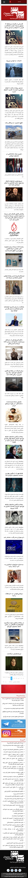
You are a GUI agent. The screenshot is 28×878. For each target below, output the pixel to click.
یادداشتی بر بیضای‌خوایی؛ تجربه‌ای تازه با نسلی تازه (13, 749)
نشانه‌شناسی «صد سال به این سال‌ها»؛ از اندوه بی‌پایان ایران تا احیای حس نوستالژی (13, 704)
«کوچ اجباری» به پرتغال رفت (14, 123)
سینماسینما (21, 461)
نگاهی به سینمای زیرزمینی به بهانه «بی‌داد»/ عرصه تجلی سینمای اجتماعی (13, 825)
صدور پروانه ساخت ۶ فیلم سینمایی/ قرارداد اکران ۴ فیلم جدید (14, 90)
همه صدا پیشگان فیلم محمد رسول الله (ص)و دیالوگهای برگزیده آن (13, 712)
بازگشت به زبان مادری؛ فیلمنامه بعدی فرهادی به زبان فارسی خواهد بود (14, 309)
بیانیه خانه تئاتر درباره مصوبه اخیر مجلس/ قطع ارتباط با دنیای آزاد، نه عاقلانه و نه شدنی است (13, 784)
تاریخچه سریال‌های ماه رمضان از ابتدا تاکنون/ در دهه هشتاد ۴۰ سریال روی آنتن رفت (13, 699)
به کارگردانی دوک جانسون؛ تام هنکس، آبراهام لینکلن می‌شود (13, 759)
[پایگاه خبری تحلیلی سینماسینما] (14, 13)
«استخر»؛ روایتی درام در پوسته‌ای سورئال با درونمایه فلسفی (13, 830)
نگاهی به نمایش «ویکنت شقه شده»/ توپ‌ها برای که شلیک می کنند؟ (13, 746)
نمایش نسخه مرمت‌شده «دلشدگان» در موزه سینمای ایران (14, 403)
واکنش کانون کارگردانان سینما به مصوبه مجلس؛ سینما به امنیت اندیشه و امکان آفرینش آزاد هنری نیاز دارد (13, 838)
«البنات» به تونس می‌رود (14, 61)
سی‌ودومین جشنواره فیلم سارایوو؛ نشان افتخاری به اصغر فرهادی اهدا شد (14, 183)
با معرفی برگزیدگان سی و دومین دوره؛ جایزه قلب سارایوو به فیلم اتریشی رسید (13, 810)
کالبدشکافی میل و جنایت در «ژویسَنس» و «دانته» (13, 776)
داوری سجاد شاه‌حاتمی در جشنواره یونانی (15, 822)
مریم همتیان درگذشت (14, 654)
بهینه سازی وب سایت (12, 876)
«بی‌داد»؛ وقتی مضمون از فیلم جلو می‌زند (15, 743)
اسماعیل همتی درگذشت (18, 813)
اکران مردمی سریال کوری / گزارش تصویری (15, 843)
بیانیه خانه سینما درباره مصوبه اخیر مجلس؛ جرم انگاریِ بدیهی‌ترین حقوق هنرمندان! (14, 249)
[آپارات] (12, 870)
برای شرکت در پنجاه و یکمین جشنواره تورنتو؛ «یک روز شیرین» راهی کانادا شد (14, 372)
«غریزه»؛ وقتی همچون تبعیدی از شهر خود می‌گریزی (13, 716)
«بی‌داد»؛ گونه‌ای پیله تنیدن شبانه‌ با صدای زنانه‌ (14, 799)
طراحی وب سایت (20, 876)
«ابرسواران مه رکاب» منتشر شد (14, 537)
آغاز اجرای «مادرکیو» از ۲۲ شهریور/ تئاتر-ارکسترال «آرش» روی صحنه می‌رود (13, 819)
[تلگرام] (8, 870)
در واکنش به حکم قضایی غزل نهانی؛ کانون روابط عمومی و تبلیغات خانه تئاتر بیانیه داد (13, 763)
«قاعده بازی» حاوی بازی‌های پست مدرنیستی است (14, 708)
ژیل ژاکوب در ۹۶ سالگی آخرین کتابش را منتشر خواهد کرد (13, 788)
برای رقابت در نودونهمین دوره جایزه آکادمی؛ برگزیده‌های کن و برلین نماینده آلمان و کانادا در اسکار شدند (13, 768)
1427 (10, 682)
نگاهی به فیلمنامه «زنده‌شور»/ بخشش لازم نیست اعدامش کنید (13, 773)
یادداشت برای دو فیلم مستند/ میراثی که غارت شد (13, 752)
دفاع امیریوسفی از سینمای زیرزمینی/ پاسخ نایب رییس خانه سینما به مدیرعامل (14, 342)
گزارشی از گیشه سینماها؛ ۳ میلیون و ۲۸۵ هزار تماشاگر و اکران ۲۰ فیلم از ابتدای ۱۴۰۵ (14, 26)
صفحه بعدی (16, 682)
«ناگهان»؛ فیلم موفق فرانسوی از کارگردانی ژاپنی (13, 791)
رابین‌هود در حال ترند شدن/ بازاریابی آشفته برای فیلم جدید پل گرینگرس (13, 780)
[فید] (19, 870)
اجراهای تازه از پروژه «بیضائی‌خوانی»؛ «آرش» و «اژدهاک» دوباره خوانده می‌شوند (13, 802)
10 (5, 682)
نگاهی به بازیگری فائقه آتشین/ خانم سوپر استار (14, 796)
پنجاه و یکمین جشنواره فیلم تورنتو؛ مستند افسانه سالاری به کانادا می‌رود (14, 506)
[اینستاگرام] (16, 870)
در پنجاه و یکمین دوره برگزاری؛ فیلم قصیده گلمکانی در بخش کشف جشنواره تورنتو (14, 624)
